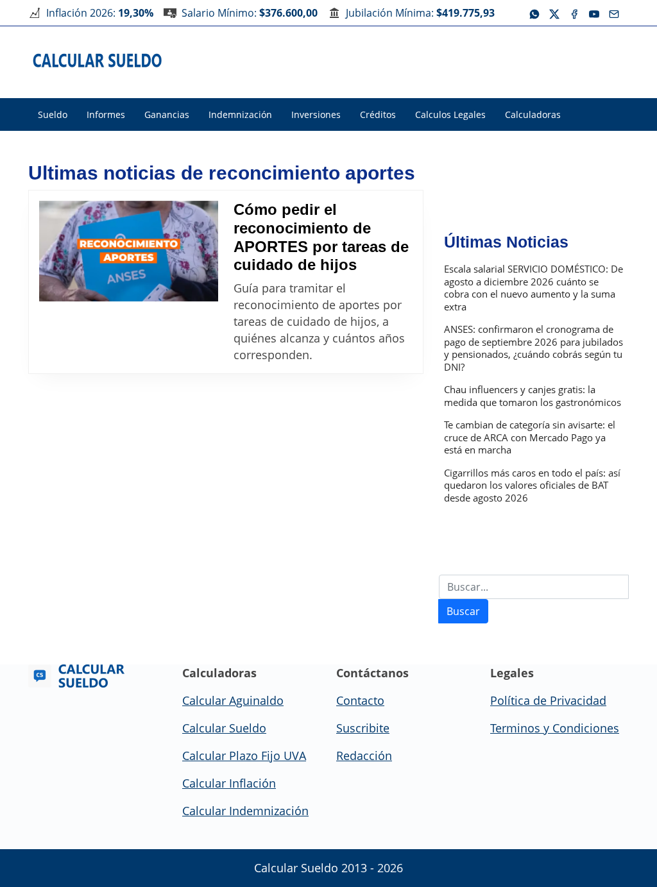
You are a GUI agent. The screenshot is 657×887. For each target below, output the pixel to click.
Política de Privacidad (548, 700)
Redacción (364, 755)
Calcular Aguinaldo (233, 700)
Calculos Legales (450, 114)
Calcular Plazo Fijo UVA (244, 755)
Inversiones (316, 114)
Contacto (360, 700)
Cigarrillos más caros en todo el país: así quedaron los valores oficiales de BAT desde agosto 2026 (532, 485)
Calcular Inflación (229, 783)
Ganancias (166, 114)
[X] (554, 13)
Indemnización (240, 114)
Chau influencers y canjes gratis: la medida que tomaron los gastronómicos (532, 396)
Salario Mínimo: (250, 13)
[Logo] (97, 60)
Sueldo (52, 114)
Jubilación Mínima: (420, 13)
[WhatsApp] (534, 13)
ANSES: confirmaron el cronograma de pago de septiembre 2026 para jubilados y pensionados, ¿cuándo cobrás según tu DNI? (533, 348)
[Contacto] (614, 13)
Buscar (463, 611)
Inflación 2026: (99, 13)
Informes (106, 114)
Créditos (378, 114)
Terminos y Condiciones (554, 728)
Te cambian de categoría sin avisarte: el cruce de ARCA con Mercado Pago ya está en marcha (529, 437)
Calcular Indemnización (245, 810)
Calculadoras (533, 114)
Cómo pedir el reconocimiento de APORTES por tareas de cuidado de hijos (321, 237)
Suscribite (362, 728)
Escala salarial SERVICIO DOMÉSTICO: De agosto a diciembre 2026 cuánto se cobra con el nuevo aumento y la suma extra (533, 288)
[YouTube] (594, 13)
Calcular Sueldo (224, 728)
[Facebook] (574, 13)
